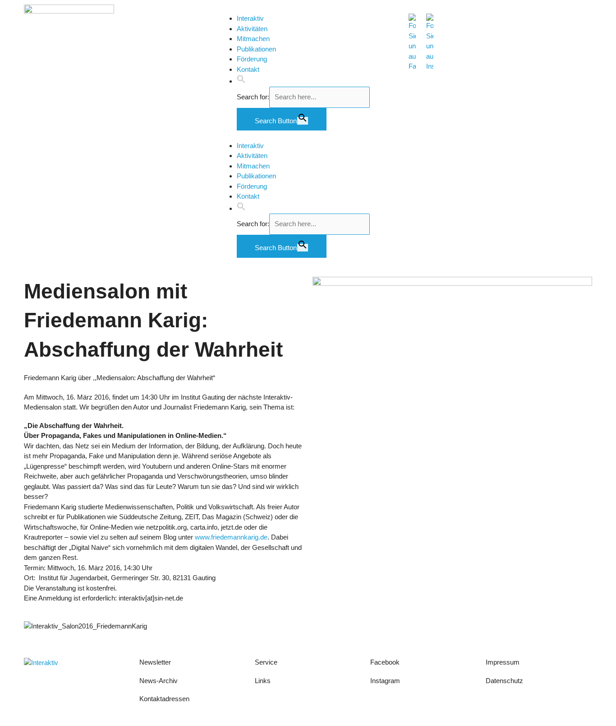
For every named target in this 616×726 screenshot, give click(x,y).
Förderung (252, 59)
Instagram (385, 680)
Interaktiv (250, 18)
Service (266, 662)
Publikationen (256, 49)
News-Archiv (158, 680)
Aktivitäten (252, 29)
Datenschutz (504, 680)
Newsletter (155, 662)
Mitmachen (253, 38)
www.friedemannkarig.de (231, 537)
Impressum (503, 662)
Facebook (385, 662)
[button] (241, 81)
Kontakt (248, 69)
